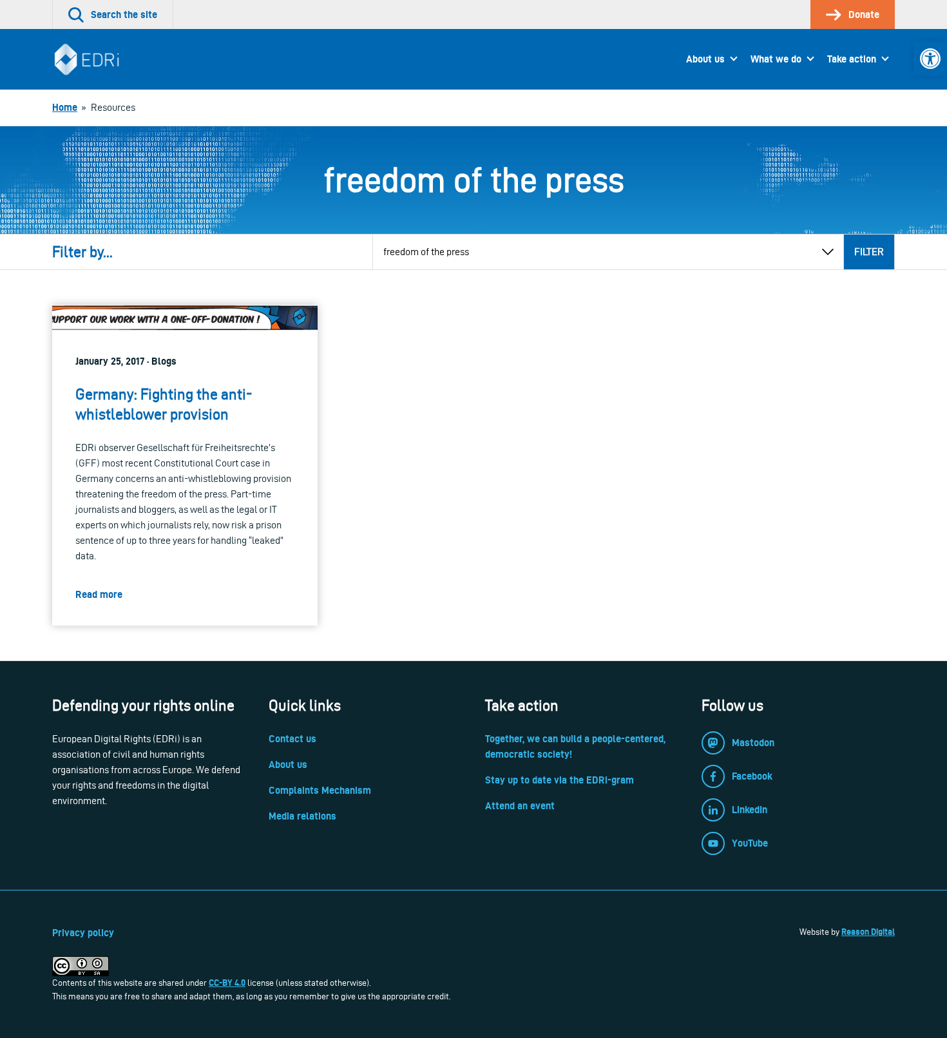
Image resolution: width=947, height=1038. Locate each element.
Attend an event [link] (520, 805)
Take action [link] (851, 58)
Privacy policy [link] (83, 932)
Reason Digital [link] (868, 932)
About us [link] (705, 58)
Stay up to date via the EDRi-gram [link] (559, 779)
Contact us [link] (292, 738)
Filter (869, 251)
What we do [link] (776, 58)
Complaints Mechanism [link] (320, 790)
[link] (930, 58)
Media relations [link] (302, 816)
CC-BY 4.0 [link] (227, 982)
